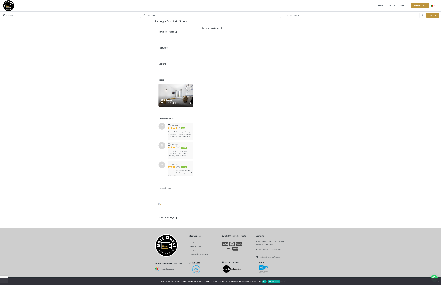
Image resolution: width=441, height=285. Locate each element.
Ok (264, 281)
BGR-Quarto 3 (167, 100)
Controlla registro (167, 269)
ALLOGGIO (391, 6)
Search (433, 15)
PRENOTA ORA (419, 6)
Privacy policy (274, 281)
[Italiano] (433, 5)
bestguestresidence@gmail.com (271, 257)
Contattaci (193, 250)
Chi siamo (193, 242)
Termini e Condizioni (197, 246)
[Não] (438, 281)
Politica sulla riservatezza (199, 254)
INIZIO (380, 6)
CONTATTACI (403, 6)
